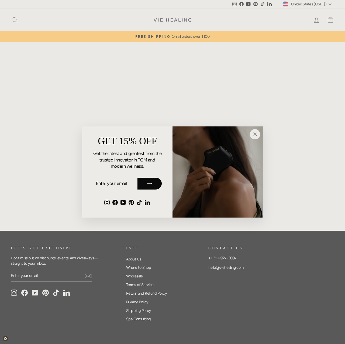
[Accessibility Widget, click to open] (5, 338)
